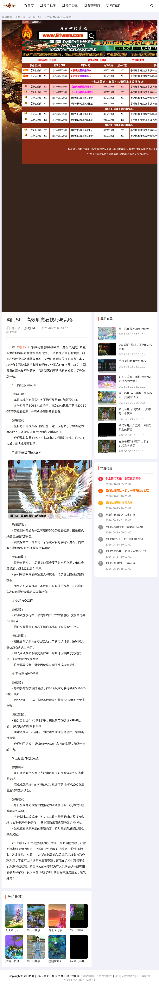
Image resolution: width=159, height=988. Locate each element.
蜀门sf (26, 17)
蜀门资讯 (72, 5)
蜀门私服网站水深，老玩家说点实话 (127, 490)
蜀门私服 (49, 5)
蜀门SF (115, 5)
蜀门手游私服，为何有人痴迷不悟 (125, 551)
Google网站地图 (125, 975)
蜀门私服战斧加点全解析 (134, 328)
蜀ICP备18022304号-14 (80, 980)
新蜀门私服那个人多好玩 (120, 514)
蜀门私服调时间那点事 (119, 502)
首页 (31, 5)
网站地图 (88, 975)
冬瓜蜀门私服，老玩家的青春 (123, 478)
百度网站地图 (104, 975)
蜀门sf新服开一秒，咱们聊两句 (124, 538)
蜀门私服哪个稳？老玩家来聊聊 (124, 526)
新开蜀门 (94, 5)
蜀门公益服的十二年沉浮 (120, 563)
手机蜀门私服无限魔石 (132, 360)
